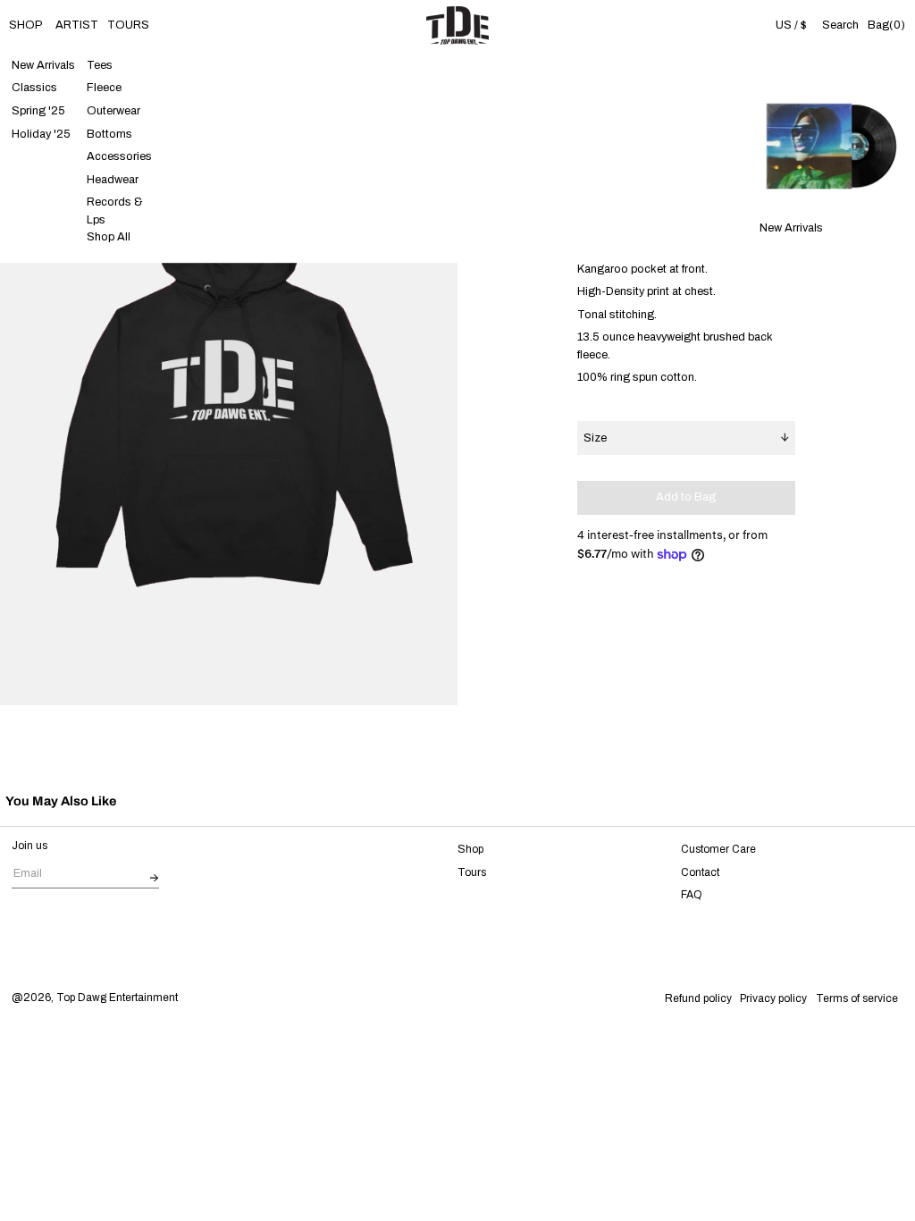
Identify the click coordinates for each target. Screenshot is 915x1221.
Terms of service (857, 998)
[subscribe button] (154, 879)
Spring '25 (38, 111)
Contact (700, 872)
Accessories (119, 156)
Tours (472, 872)
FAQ (691, 894)
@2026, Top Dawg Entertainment (95, 997)
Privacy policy (773, 998)
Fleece (104, 88)
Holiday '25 (41, 134)
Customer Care (718, 849)
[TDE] (457, 25)
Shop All (108, 237)
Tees (100, 65)
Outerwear (113, 111)
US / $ (791, 25)
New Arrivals (43, 65)
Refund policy (698, 998)
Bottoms (109, 134)
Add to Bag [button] (686, 497)
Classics (34, 88)
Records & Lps (115, 211)
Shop (470, 849)
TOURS (128, 25)
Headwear (113, 179)
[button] (841, 25)
